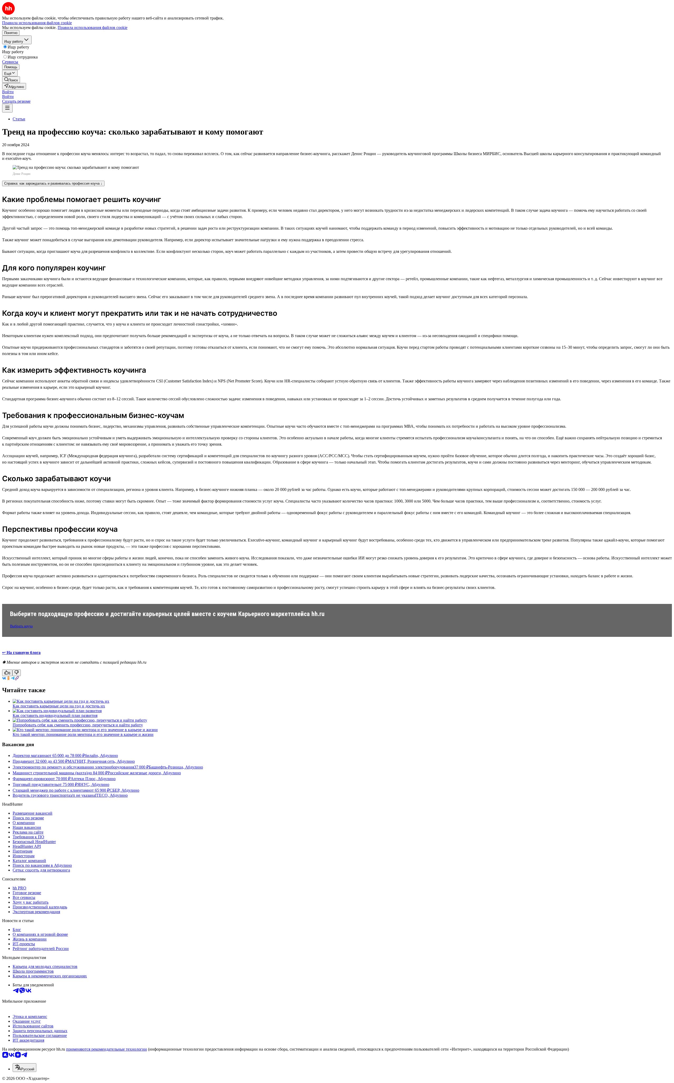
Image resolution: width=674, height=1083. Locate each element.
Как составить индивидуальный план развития (55, 715)
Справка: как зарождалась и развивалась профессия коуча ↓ (53, 183)
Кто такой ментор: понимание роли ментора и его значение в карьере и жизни (83, 734)
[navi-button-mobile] (7, 108)
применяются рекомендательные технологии (106, 1049)
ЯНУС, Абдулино (93, 784)
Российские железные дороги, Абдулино (144, 773)
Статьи (19, 119)
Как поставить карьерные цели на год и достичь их (59, 706)
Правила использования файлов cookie (92, 27)
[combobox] (24, 1067)
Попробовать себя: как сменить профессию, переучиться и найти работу (78, 725)
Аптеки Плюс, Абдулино (93, 778)
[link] (11, 79)
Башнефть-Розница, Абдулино (176, 767)
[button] (8, 92)
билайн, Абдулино (101, 755)
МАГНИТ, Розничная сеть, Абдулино (101, 761)
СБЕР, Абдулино (124, 790)
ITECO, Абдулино (111, 795)
